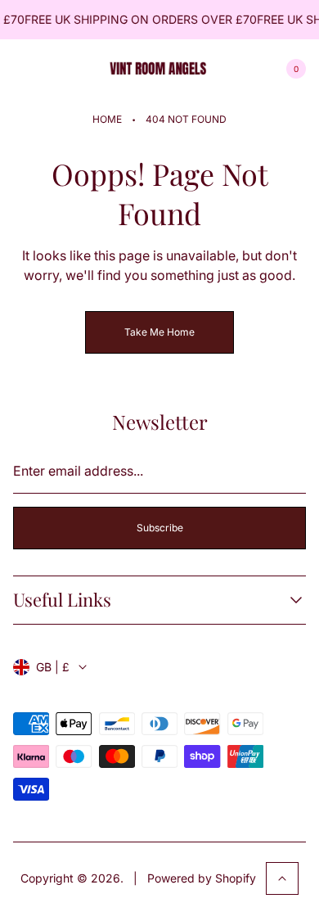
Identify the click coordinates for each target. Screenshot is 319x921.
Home (107, 119)
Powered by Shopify (201, 878)
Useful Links (62, 599)
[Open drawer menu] (23, 69)
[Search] (62, 69)
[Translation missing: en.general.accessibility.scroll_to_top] (282, 878)
